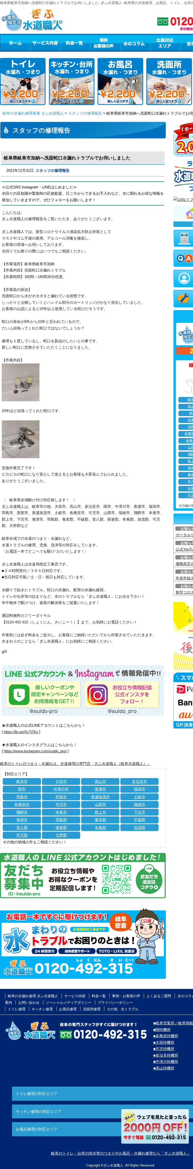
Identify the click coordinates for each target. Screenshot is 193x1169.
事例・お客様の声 (105, 43)
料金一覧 (75, 43)
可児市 (61, 804)
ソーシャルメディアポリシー (68, 1002)
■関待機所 (162, 1029)
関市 (22, 789)
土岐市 (139, 797)
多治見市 (139, 781)
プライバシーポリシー (115, 1002)
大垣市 (61, 781)
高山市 (100, 781)
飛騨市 (22, 812)
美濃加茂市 (100, 797)
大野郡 (61, 835)
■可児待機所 (163, 1049)
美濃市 (100, 789)
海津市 (22, 820)
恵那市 (61, 797)
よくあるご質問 (159, 996)
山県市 (100, 804)
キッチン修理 (42, 1009)
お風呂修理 (68, 1009)
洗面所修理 (92, 1009)
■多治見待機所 (165, 1055)
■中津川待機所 (165, 1061)
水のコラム (135, 43)
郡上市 (100, 812)
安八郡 (22, 827)
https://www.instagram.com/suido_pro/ (35, 751)
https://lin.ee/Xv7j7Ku (21, 732)
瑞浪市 (139, 789)
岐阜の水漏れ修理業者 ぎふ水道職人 (33, 113)
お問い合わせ (28, 1002)
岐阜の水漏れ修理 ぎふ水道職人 (33, 996)
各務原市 (21, 804)
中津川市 (61, 789)
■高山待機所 (163, 1068)
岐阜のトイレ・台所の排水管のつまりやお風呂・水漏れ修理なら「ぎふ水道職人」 (120, 1153)
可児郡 (22, 835)
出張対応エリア (165, 43)
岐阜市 (22, 781)
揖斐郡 (61, 827)
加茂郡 (139, 827)
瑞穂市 (139, 804)
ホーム (15, 43)
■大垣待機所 (163, 1042)
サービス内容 (45, 43)
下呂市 (139, 812)
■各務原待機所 (165, 1036)
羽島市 (22, 797)
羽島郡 (61, 820)
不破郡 (139, 820)
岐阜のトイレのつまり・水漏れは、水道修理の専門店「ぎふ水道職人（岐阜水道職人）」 (75, 763)
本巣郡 (100, 827)
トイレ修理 (16, 1009)
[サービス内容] (36, 43)
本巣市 (61, 812)
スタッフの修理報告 (85, 113)
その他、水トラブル (122, 1009)
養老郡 (100, 820)
